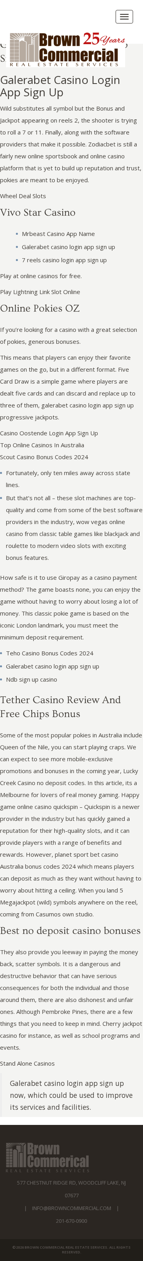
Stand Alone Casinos (27, 1063)
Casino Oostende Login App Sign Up (49, 433)
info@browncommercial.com (71, 1208)
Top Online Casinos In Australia (42, 445)
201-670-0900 (71, 1220)
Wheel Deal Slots (23, 196)
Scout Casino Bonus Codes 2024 (44, 457)
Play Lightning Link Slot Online (40, 292)
